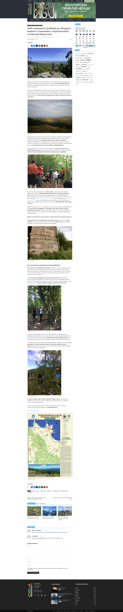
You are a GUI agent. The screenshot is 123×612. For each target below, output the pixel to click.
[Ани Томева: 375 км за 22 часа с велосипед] (54, 595)
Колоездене (90, 53)
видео (88, 60)
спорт (91, 77)
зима (90, 64)
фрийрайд (91, 82)
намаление (84, 71)
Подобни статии (31, 503)
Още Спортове (79, 1)
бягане (82, 60)
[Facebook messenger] (34, 46)
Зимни (29, 1)
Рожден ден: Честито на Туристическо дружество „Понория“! (63, 518)
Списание (78, 20)
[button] (94, 19)
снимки (88, 77)
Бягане (63, 1)
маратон (88, 69)
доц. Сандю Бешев (84, 62)
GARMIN (77, 53)
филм (87, 82)
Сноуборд (82, 55)
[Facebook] (35, 595)
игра (93, 64)
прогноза (77, 75)
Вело (67, 1)
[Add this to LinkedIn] (39, 46)
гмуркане (77, 62)
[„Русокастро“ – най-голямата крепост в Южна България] (34, 511)
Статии (77, 594)
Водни (35, 1)
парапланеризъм (79, 73)
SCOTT (80, 53)
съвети (78, 79)
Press (78, 610)
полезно (90, 73)
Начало (28, 23)
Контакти (86, 610)
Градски (57, 1)
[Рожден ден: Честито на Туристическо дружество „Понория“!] (65, 511)
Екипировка (70, 20)
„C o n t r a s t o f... (62, 587)
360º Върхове (73, 610)
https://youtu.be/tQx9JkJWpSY (38, 539)
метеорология (78, 71)
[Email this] (42, 46)
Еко (64, 20)
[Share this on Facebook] (32, 46)
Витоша (84, 53)
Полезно (51, 20)
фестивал (84, 82)
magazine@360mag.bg (38, 591)
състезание (84, 79)
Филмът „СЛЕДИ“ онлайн (64, 600)
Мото (72, 1)
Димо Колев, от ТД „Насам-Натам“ (44, 198)
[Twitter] (41, 595)
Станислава (35, 536)
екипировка (84, 64)
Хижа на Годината (89, 1)
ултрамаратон (78, 82)
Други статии (56, 584)
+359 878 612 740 (37, 585)
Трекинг (40, 25)
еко (88, 64)
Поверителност (93, 610)
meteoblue (85, 47)
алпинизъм (87, 58)
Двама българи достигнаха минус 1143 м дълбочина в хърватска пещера (36, 498)
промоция (91, 75)
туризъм (91, 79)
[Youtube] (45, 595)
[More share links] (47, 46)
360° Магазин (87, 20)
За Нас (54, 610)
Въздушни (41, 1)
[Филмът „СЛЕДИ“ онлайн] (54, 602)
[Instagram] (38, 595)
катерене (79, 69)
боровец (77, 60)
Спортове (77, 590)
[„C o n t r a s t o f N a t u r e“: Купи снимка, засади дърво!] (54, 589)
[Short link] (44, 46)
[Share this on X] (37, 46)
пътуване (78, 77)
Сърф (87, 55)
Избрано (29, 25)
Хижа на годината (79, 58)
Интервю (58, 20)
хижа (77, 84)
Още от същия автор (40, 503)
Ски (77, 55)
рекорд (83, 77)
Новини (32, 20)
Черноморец (30, 492)
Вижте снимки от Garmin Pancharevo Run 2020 (62, 498)
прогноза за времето (84, 75)
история (88, 66)
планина (86, 73)
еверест (78, 64)
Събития (37, 20)
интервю (83, 66)
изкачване (78, 66)
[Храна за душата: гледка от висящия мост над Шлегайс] (50, 511)
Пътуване (44, 20)
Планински (49, 1)
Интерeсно (33, 25)
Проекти (81, 610)
